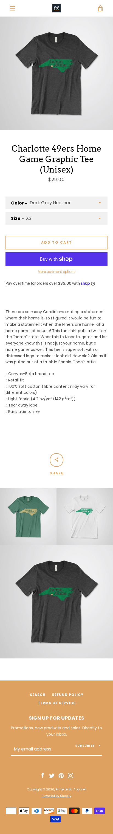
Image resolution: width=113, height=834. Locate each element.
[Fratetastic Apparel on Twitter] (52, 775)
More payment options (56, 271)
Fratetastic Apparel (71, 789)
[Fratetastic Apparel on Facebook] (42, 775)
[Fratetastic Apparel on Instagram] (70, 775)
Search (38, 694)
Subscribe (85, 746)
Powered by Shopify (56, 795)
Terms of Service (56, 703)
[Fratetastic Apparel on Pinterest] (61, 775)
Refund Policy (67, 694)
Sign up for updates (56, 717)
